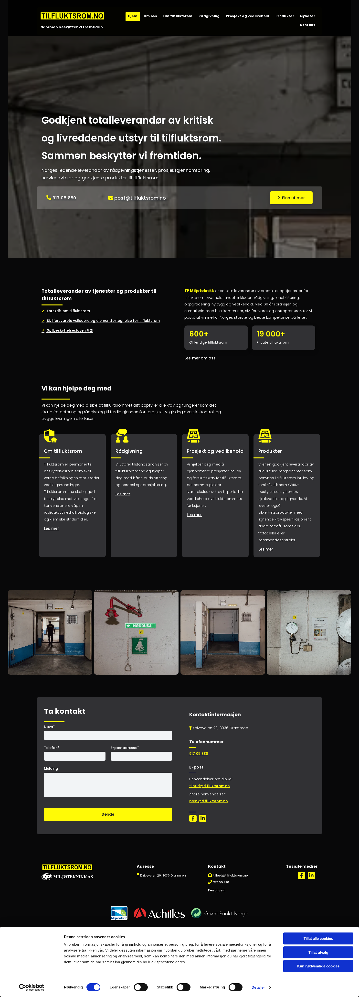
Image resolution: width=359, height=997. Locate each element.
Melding (51, 769)
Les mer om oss (200, 358)
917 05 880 (64, 198)
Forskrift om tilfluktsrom (66, 310)
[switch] (141, 987)
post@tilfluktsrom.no (140, 198)
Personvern (216, 890)
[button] (291, 198)
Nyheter (307, 16)
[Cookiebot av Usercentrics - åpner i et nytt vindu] (31, 987)
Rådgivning (209, 16)
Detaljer (258, 987)
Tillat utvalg (318, 952)
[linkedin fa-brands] (202, 818)
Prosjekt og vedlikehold (247, 16)
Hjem (132, 16)
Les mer (51, 528)
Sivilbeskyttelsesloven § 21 (67, 330)
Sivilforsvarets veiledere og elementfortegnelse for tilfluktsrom (101, 320)
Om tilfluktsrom (177, 16)
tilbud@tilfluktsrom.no (209, 785)
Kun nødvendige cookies (318, 966)
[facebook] (193, 818)
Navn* (49, 727)
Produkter (284, 16)
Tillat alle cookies (318, 938)
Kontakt (307, 24)
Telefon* (51, 748)
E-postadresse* (125, 748)
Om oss (150, 16)
